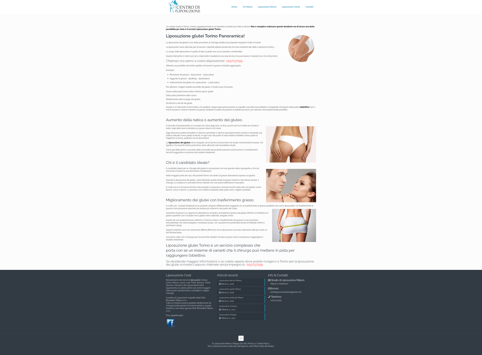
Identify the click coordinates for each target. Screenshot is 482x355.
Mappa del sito (240, 343)
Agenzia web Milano (250, 346)
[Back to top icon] (241, 338)
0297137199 (234, 61)
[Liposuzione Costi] (184, 6)
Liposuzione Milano (222, 343)
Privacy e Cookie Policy (258, 343)
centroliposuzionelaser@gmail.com (286, 292)
